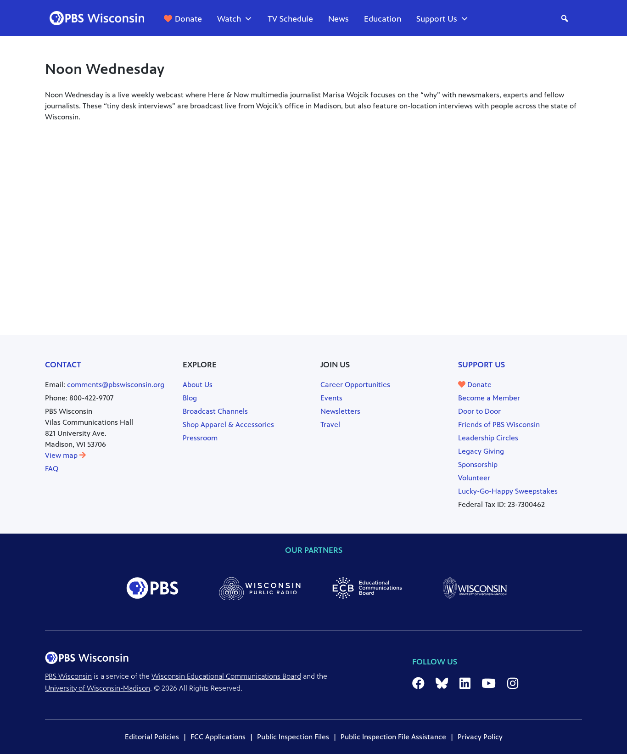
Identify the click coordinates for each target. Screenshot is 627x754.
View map (62, 455)
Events (331, 398)
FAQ (51, 468)
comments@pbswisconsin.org (115, 384)
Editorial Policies (152, 736)
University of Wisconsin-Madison (97, 688)
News (338, 19)
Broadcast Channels (215, 411)
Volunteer (474, 477)
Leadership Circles (488, 437)
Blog (190, 398)
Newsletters (340, 411)
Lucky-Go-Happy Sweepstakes (508, 491)
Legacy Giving (481, 451)
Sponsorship (478, 464)
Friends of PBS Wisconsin (499, 424)
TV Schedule (290, 19)
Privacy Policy (480, 736)
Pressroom (200, 437)
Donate (188, 19)
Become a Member (489, 398)
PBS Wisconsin (68, 676)
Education (382, 19)
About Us (198, 384)
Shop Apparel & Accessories (228, 424)
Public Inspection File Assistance (393, 736)
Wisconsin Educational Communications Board (226, 676)
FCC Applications (218, 736)
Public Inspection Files (293, 736)
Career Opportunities (355, 384)
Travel (330, 424)
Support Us (436, 19)
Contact (63, 365)
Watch (229, 19)
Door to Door (479, 411)
